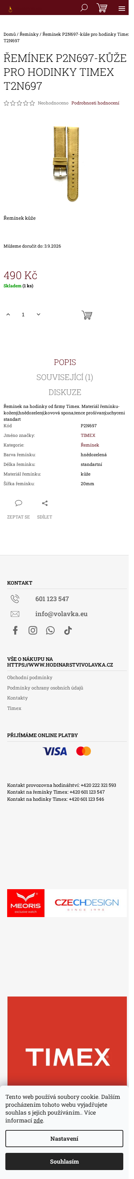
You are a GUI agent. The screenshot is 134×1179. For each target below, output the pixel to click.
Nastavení (64, 1138)
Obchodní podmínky (30, 677)
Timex (14, 708)
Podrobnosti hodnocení (95, 103)
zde (38, 1120)
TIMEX (88, 435)
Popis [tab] (65, 362)
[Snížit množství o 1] (38, 314)
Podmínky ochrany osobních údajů (45, 687)
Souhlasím (64, 1161)
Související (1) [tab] (64, 377)
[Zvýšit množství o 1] (8, 314)
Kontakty (17, 698)
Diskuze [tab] (65, 392)
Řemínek (90, 445)
